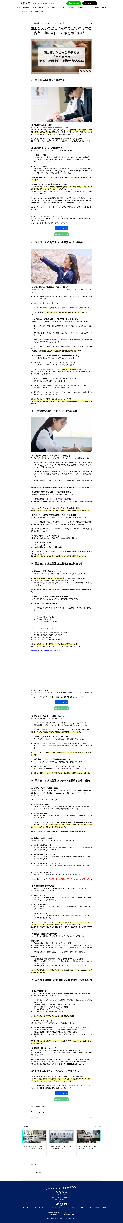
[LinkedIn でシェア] (39, 1112)
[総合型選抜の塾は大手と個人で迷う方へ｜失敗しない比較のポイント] (61, 1136)
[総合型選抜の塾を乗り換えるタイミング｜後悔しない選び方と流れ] (34, 1136)
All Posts (24, 11)
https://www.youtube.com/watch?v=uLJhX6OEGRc (45, 650)
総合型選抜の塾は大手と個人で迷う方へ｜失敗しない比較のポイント (61, 1147)
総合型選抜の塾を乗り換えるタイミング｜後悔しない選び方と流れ (34, 1147)
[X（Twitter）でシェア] (35, 1112)
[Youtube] (65, 1204)
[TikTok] (57, 1204)
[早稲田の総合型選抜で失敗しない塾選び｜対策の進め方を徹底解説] (89, 1136)
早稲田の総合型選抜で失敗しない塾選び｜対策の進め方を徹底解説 (88, 1147)
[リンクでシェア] (43, 1112)
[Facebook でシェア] (31, 1112)
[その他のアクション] (91, 23)
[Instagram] (61, 1204)
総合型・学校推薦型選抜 (36, 11)
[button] (100, 3)
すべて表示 (98, 1126)
